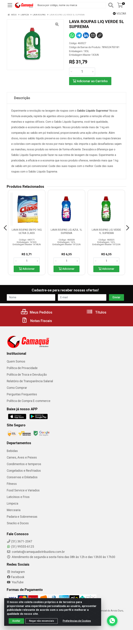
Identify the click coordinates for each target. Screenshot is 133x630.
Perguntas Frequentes (22, 394)
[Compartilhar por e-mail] (93, 35)
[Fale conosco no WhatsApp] (112, 620)
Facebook (17, 577)
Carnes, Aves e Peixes (22, 457)
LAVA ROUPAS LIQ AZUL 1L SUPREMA (66, 231)
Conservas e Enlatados (22, 477)
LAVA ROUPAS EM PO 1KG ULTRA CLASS (27, 231)
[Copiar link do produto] (100, 35)
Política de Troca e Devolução (27, 374)
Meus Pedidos (40, 312)
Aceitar (16, 620)
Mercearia (13, 510)
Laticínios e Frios (18, 497)
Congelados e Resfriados (24, 470)
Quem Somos (16, 361)
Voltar (121, 13)
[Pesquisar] (111, 5)
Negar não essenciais (41, 620)
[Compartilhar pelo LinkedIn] (86, 35)
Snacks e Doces (18, 523)
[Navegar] (5, 228)
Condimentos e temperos (24, 464)
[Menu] (10, 5)
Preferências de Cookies (77, 620)
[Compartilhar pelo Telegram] (79, 35)
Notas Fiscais (40, 321)
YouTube (17, 582)
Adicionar (28, 268)
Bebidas (12, 451)
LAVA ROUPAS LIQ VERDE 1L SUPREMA (106, 231)
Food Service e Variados (23, 490)
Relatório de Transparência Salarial (30, 381)
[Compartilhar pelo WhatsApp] (72, 35)
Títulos (100, 312)
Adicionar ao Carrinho (92, 81)
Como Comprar (17, 387)
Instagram (18, 572)
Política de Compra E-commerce (28, 401)
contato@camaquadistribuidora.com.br (38, 552)
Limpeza (12, 503)
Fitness (12, 484)
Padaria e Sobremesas (22, 516)
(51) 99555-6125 (22, 546)
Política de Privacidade (22, 368)
